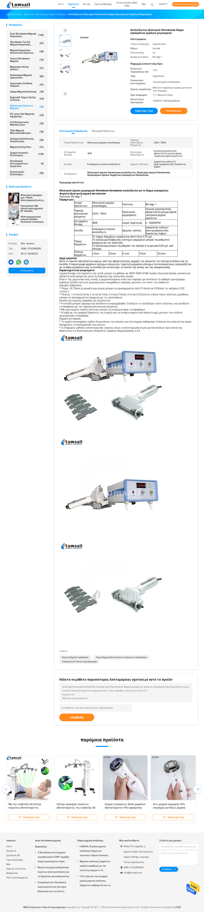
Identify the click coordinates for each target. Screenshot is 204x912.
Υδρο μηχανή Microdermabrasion (27, 131)
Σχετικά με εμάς (14, 860)
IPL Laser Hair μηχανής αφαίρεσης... (27, 115)
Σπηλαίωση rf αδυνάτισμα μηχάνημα (79, 662)
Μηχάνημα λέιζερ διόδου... (27, 68)
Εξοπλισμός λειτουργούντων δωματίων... (27, 163)
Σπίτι (9, 846)
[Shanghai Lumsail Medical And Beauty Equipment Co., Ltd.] (19, 5)
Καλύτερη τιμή (144, 110)
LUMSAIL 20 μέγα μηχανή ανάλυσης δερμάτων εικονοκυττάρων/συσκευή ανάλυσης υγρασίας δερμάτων (96, 851)
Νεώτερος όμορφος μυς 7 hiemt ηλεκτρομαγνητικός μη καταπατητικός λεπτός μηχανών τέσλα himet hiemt (33, 197)
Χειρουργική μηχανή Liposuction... (27, 76)
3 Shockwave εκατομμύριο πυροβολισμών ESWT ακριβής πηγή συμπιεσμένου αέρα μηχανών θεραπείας (53, 857)
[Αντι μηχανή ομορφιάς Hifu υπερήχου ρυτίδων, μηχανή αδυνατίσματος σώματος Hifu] (173, 777)
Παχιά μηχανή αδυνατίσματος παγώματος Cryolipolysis (121, 657)
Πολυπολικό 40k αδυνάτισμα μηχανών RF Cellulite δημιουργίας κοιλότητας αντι (32, 208)
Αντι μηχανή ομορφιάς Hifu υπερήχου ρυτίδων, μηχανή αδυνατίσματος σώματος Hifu (171, 808)
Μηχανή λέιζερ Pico (27, 147)
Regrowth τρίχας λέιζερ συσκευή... (27, 98)
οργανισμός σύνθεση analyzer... (27, 84)
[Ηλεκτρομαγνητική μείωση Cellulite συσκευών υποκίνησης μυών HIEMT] (13, 219)
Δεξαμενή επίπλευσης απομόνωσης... (27, 140)
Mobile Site (12, 873)
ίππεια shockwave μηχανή (27, 59)
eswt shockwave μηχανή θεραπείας (48, 843)
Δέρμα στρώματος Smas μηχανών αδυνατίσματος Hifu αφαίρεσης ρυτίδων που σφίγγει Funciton (125, 808)
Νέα (8, 864)
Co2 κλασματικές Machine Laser (27, 123)
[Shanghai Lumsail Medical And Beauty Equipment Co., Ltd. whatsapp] (18, 261)
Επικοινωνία (26, 270)
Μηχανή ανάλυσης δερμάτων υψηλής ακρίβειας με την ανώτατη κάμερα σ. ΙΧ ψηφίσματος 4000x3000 (95, 866)
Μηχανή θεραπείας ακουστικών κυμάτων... (27, 51)
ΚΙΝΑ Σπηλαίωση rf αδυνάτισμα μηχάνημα (44, 907)
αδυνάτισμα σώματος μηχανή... (27, 106)
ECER (178, 907)
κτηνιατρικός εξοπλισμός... (27, 173)
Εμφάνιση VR (13, 855)
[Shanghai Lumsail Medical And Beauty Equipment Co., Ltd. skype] (26, 261)
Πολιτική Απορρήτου (17, 877)
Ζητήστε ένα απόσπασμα (185, 4)
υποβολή (76, 717)
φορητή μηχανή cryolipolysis (75, 657)
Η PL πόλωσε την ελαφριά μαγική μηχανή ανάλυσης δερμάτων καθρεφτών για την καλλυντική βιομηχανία (95, 881)
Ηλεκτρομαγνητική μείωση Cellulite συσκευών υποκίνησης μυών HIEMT (33, 219)
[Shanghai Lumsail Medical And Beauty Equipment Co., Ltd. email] (11, 261)
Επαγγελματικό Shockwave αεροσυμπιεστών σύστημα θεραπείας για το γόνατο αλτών (52, 887)
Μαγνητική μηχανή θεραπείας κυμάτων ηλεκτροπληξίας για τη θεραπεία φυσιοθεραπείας (53, 872)
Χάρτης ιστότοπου (16, 868)
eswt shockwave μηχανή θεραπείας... (27, 35)
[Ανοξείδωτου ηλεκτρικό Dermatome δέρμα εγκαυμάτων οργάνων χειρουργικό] (99, 55)
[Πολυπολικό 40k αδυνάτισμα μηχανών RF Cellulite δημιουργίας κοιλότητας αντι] (13, 209)
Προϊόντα (11, 851)
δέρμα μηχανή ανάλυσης (27, 91)
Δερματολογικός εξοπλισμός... (27, 154)
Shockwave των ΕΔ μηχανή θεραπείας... (27, 43)
